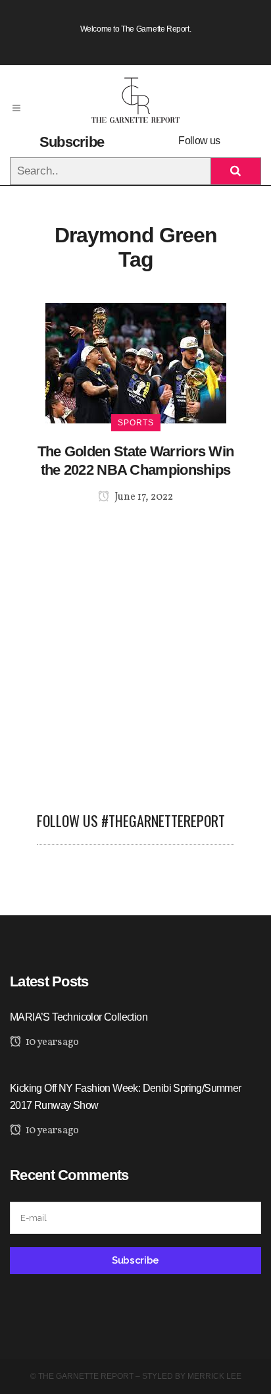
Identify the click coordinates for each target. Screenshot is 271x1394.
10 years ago (51, 1042)
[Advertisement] (135, 650)
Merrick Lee (214, 1376)
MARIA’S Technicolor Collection (78, 1017)
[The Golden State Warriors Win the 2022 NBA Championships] (135, 362)
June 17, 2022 (142, 497)
